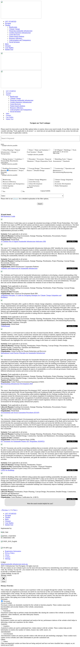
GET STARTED (10, 21)
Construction (59, 168)
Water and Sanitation (41, 150)
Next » (15, 510)
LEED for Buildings (7, 470)
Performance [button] (5, 616)
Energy (14, 152)
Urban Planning (8, 150)
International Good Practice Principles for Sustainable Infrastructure (23, 353)
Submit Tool (9, 49)
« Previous (4, 510)
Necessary (6, 601)
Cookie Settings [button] (6, 573)
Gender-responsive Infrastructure (20, 33)
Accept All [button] (15, 573)
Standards (66, 161)
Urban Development (35, 184)
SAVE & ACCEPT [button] (7, 645)
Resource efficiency (15, 38)
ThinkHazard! (5, 326)
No (24, 191)
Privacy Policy (10, 553)
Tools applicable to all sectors (64, 151)
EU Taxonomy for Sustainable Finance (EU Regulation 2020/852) (22, 441)
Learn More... (72, 241)
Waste (31, 150)
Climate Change (14, 29)
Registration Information (13, 551)
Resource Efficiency (9, 182)
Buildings (67, 150)
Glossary (8, 46)
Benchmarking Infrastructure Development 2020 (17, 384)
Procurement (45, 168)
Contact (7, 557)
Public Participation (61, 186)
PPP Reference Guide (8, 216)
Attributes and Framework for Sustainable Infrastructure (19, 268)
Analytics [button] (4, 624)
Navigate (8, 23)
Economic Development (63, 184)
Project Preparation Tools (44, 161)
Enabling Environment (10, 168)
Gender (57, 182)
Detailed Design (39, 170)
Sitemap (7, 559)
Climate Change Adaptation (64, 179)
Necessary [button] (4, 599)
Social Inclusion (14, 42)
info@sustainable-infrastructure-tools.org (14, 564)
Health (40, 152)
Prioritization (13, 170)
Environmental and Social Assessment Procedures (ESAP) (20, 412)
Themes (7, 25)
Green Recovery (14, 34)
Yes (4, 191)
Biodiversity (13, 27)
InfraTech (6, 188)
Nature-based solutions (16, 36)
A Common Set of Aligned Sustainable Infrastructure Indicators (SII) (23, 241)
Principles (32, 159)
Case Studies (9, 48)
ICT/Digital (58, 150)
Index (7, 44)
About (7, 555)
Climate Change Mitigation (37, 179)
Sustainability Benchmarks (9, 161)
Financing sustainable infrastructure (20, 31)
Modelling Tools (60, 159)
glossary (16, 199)
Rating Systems (8, 159)
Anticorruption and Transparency (20, 40)
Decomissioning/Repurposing (62, 172)
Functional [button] (4, 609)
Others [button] (3, 639)
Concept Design (34, 168)
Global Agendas (8, 186)
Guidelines (18, 159)
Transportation (5, 154)
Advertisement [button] (5, 632)
